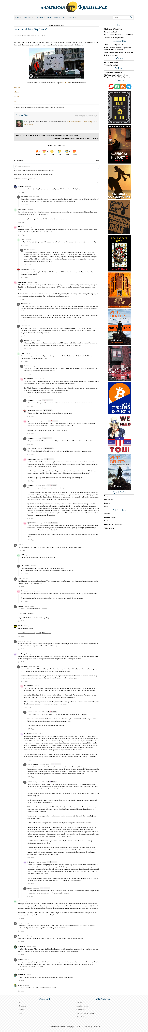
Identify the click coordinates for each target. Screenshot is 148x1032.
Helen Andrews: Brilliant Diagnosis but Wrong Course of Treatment (117, 48)
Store (49, 17)
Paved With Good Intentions (74, 122)
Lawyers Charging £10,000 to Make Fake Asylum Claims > (75, 138)
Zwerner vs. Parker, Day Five (114, 38)
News (106, 496)
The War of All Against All (113, 45)
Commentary (119, 41)
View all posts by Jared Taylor (86, 116)
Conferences (108, 521)
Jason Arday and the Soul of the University (119, 52)
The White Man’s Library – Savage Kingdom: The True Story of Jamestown (118, 76)
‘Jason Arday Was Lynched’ (114, 72)
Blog (119, 25)
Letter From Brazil (110, 32)
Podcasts (119, 68)
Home (17, 17)
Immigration (30, 107)
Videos (119, 58)
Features (107, 503)
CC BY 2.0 (65, 83)
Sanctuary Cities (59, 107)
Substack (16, 92)
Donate (71, 17)
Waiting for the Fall (111, 65)
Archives (39, 17)
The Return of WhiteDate (113, 29)
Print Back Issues (110, 517)
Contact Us (59, 17)
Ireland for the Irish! (111, 55)
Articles (107, 513)
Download (17, 87)
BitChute (16, 96)
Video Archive (109, 528)
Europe (23, 107)
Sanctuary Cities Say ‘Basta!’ (30, 29)
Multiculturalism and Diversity (43, 107)
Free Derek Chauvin (111, 62)
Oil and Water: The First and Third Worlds (119, 35)
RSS (15, 101)
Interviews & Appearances (113, 524)
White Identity (88, 122)
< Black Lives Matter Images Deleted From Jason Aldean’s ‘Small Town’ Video (46, 136)
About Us (27, 17)
